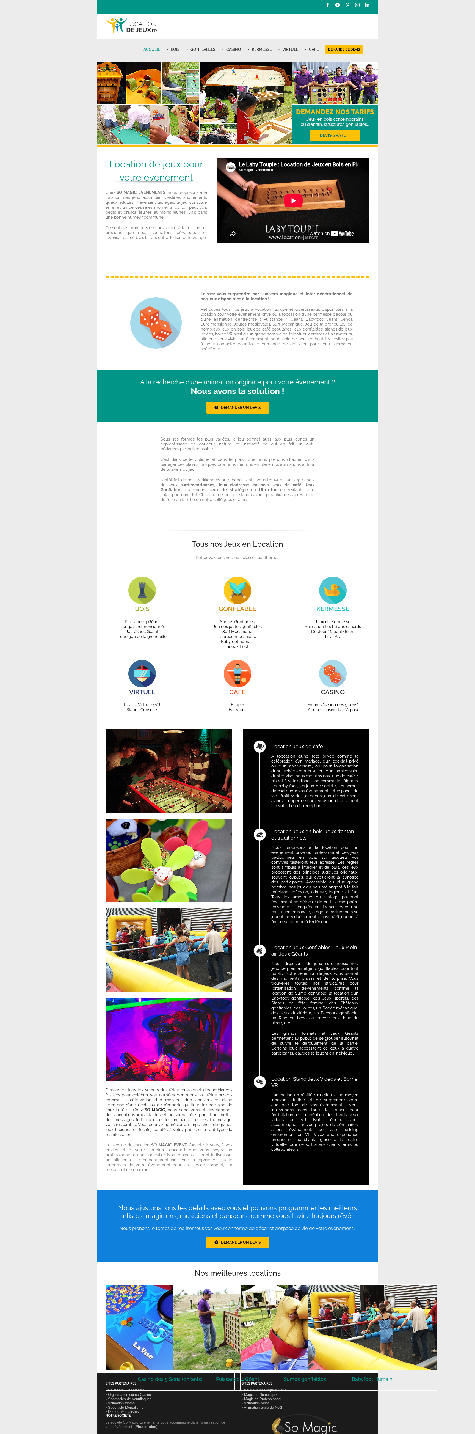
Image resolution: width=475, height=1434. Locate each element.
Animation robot (256, 1403)
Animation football (122, 1403)
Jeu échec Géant (142, 631)
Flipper (237, 704)
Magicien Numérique (260, 1394)
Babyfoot (237, 709)
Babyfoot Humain (372, 1379)
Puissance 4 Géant (142, 621)
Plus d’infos (146, 1427)
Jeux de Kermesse (332, 621)
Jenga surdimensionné (142, 626)
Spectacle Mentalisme (125, 1407)
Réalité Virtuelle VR (142, 704)
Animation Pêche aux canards (333, 626)
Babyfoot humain (237, 641)
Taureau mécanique (237, 636)
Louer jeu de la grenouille (142, 636)
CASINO (333, 692)
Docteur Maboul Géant (333, 631)
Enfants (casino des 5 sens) (332, 704)
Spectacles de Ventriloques (129, 1399)
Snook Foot (237, 646)
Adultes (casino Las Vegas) (333, 709)
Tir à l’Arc (332, 636)
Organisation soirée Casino (129, 1394)
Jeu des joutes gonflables (237, 626)
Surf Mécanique (237, 631)
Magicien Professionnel (262, 1399)
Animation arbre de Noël (263, 1407)
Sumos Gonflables (237, 621)
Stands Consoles (142, 709)
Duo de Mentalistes (123, 1412)
